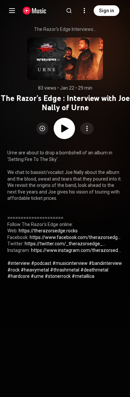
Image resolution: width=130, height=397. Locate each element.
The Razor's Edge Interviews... (65, 29)
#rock (13, 270)
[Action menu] (87, 128)
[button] (42, 128)
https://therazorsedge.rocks (48, 230)
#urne (37, 276)
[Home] (34, 11)
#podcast (41, 263)
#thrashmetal (64, 270)
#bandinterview (105, 263)
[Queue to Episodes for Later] (42, 128)
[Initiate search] (69, 10)
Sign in (106, 10)
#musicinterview (70, 263)
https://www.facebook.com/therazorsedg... (75, 237)
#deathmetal (94, 270)
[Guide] (12, 11)
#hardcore (18, 276)
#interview (18, 263)
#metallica (83, 276)
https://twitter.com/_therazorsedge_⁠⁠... (65, 243)
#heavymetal (35, 270)
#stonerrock (58, 276)
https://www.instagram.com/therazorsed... (76, 250)
